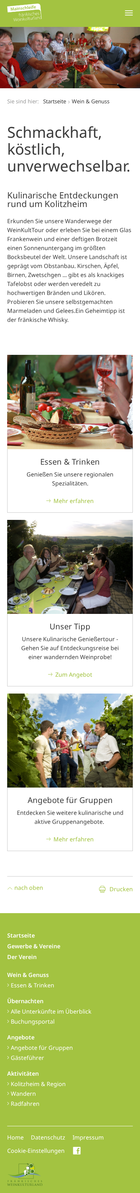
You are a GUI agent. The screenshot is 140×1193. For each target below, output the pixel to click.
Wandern (23, 1094)
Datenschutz (48, 1137)
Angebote (20, 1037)
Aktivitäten (23, 1073)
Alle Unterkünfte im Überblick (51, 1011)
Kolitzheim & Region (38, 1084)
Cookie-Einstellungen (36, 1151)
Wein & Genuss (28, 975)
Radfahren (25, 1104)
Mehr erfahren (73, 501)
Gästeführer (27, 1058)
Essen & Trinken (32, 985)
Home (15, 1137)
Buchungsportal (33, 1021)
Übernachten (25, 1001)
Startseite (54, 101)
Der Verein (22, 957)
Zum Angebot (73, 674)
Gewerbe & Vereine (33, 946)
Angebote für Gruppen (42, 1048)
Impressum (88, 1137)
